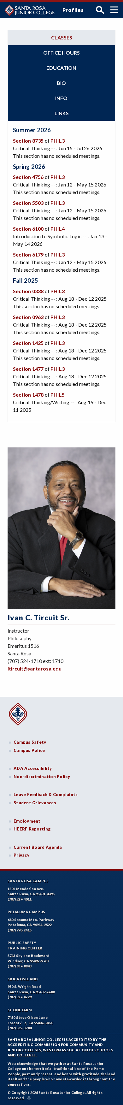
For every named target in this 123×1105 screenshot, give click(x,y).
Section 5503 (28, 203)
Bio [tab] (61, 83)
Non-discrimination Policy (42, 776)
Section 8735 (28, 141)
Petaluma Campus (26, 912)
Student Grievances (35, 802)
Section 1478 (28, 395)
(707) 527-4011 (20, 899)
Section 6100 (28, 229)
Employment (27, 821)
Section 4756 (28, 177)
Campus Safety (30, 742)
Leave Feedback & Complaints (46, 794)
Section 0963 (28, 317)
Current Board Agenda (38, 847)
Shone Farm (20, 1010)
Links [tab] (62, 113)
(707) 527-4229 (20, 997)
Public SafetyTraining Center (25, 945)
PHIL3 (57, 141)
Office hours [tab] (61, 53)
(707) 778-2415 (20, 930)
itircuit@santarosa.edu (35, 668)
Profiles (73, 10)
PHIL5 (57, 395)
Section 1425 (28, 343)
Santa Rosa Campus (28, 881)
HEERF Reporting (32, 828)
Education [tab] (61, 68)
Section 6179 (28, 254)
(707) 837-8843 (20, 966)
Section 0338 (28, 291)
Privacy (21, 855)
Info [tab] (61, 98)
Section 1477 (28, 369)
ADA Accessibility (33, 768)
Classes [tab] (61, 37)
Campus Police (29, 750)
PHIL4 (57, 229)
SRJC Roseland (23, 979)
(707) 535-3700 (20, 1028)
